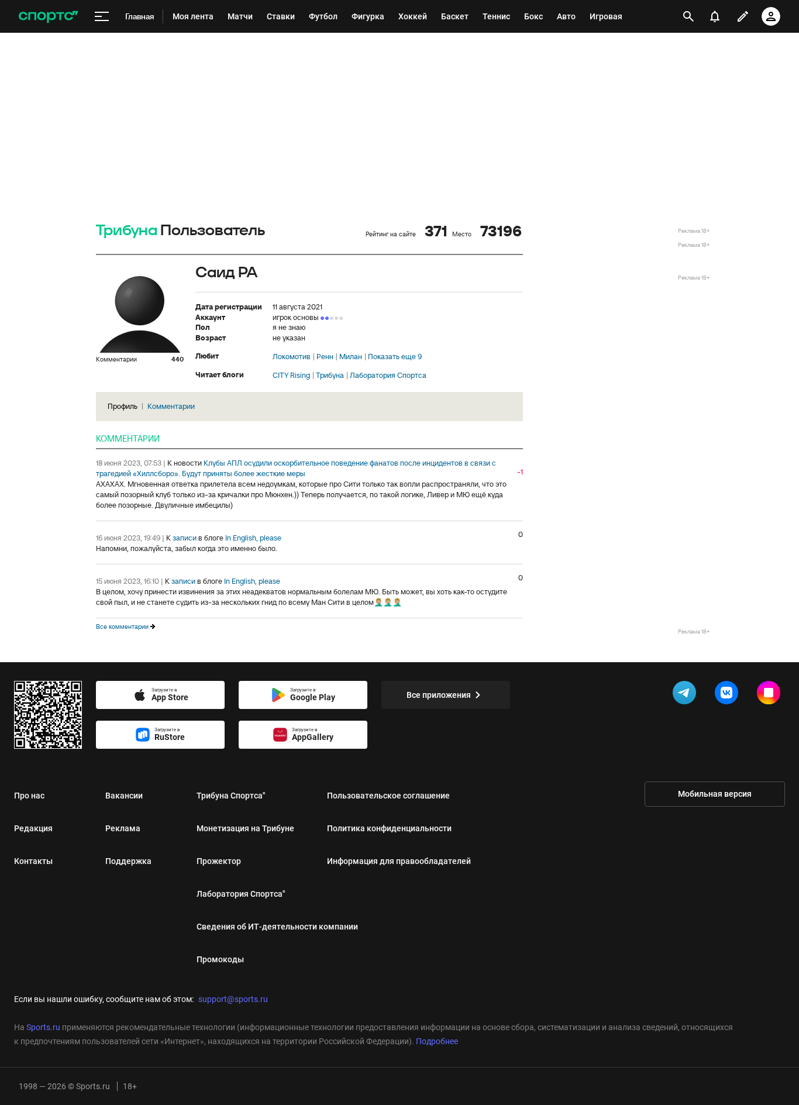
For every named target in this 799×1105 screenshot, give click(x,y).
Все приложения (439, 695)
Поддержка (128, 861)
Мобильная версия (715, 793)
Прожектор (219, 861)
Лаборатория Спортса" (241, 894)
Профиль (122, 406)
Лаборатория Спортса (388, 375)
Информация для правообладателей (399, 861)
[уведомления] (715, 16)
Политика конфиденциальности (389, 828)
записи (185, 538)
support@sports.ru (233, 999)
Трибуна (126, 231)
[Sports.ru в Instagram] (771, 695)
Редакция (33, 828)
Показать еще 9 (395, 356)
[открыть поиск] (688, 16)
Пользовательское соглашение (388, 795)
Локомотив (292, 356)
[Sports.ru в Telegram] (687, 695)
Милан (350, 356)
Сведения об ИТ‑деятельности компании (277, 926)
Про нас (29, 795)
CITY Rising (291, 375)
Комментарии (171, 406)
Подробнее (437, 1041)
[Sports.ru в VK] (729, 695)
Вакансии (124, 795)
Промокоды (220, 959)
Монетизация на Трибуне (245, 828)
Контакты (33, 861)
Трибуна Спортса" (231, 795)
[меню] (102, 16)
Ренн (324, 356)
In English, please (253, 538)
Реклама (122, 828)
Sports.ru (43, 1027)
